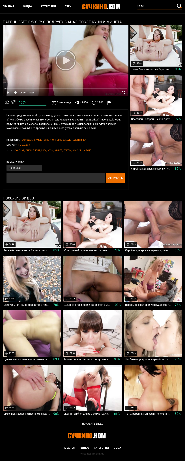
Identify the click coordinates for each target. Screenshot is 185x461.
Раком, (68, 150)
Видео (27, 6)
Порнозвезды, (63, 140)
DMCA (117, 447)
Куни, (51, 150)
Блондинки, (40, 150)
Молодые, (27, 140)
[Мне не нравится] (13, 102)
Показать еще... (92, 423)
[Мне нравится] (7, 102)
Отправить (115, 177)
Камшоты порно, (44, 140)
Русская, (19, 150)
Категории (48, 6)
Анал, (29, 150)
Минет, (59, 150)
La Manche (24, 145)
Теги (68, 6)
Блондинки (79, 140)
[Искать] (179, 6)
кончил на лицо (82, 150)
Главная (8, 6)
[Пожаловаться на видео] (109, 102)
